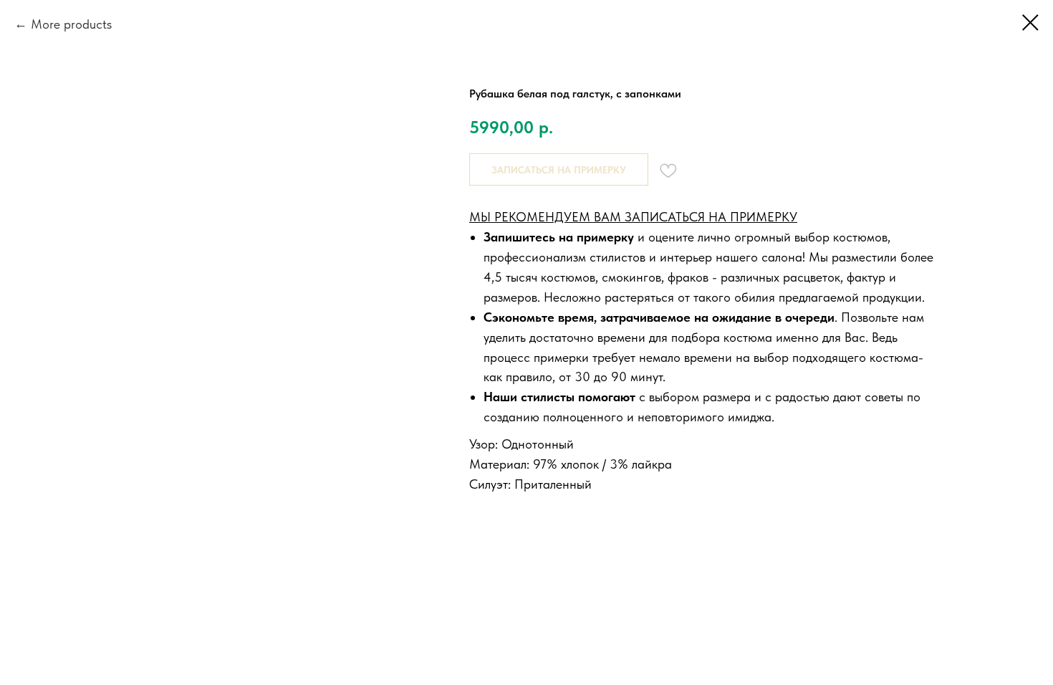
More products (71, 24)
